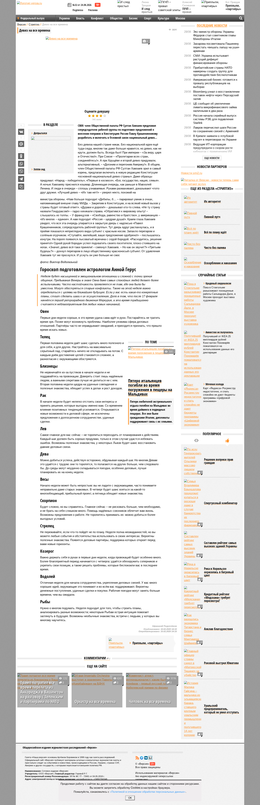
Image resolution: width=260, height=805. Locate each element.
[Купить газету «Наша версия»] (70, 5)
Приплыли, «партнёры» (233, 7)
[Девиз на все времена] (97, 71)
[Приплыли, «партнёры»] (117, 643)
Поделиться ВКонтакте (21, 132)
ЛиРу (150, 758)
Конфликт (97, 18)
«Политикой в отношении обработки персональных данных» (148, 791)
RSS (137, 758)
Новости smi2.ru (191, 173)
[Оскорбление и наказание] (192, 263)
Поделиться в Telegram (21, 179)
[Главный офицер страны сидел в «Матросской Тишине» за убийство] (192, 663)
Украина (64, 18)
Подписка (78, 10)
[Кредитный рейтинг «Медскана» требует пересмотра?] (192, 597)
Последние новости (212, 25)
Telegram (142, 758)
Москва (180, 18)
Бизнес (133, 18)
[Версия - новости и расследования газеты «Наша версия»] (41, 9)
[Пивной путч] (192, 217)
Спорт (147, 18)
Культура (163, 18)
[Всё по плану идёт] (192, 232)
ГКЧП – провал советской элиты (188, 14)
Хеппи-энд (39, 169)
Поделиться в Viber (21, 171)
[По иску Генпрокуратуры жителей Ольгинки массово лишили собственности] (192, 461)
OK (130, 797)
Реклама (93, 10)
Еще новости (211, 158)
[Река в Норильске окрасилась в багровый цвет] (192, 572)
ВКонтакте (146, 758)
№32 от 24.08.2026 (82, 5)
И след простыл (147, 10)
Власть (80, 18)
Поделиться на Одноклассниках (21, 156)
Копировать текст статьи (21, 187)
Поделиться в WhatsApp (21, 164)
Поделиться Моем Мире (21, 144)
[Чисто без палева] (192, 247)
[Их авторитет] (192, 201)
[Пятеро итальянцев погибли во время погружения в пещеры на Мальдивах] (151, 362)
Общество (116, 18)
